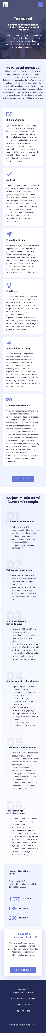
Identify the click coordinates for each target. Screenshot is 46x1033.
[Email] (28, 1011)
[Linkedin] (23, 1011)
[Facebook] (17, 1011)
